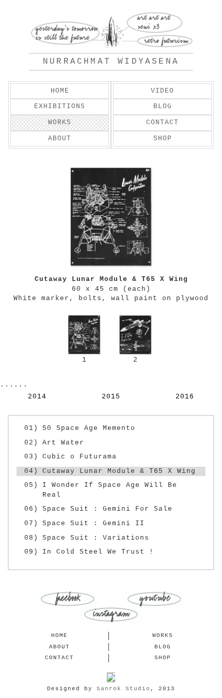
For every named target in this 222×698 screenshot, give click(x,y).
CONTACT (162, 122)
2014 (37, 396)
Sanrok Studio (123, 689)
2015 (111, 396)
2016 (185, 396)
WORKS (59, 122)
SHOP (162, 138)
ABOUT (59, 138)
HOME (60, 91)
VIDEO (162, 91)
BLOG (162, 106)
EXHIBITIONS (59, 106)
